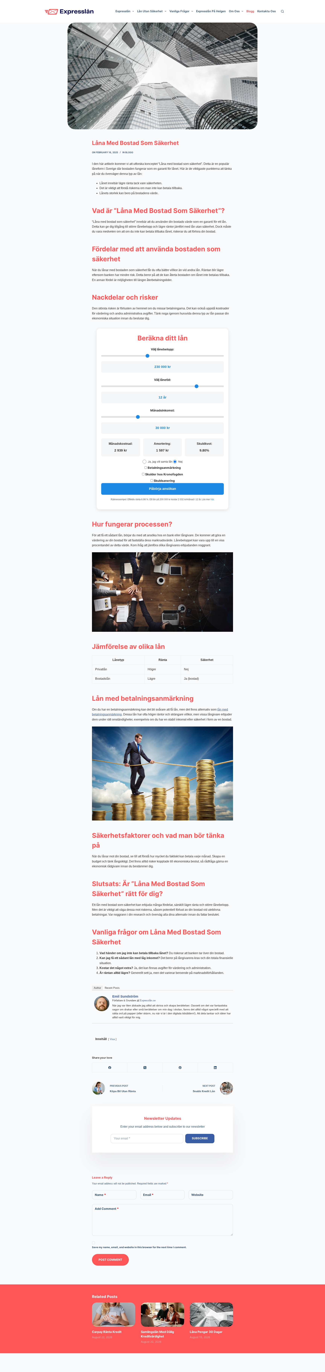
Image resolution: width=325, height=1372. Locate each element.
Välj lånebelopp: (162, 349)
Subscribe (200, 1138)
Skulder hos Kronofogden (163, 474)
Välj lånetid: (162, 380)
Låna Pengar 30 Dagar (206, 1332)
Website (197, 1195)
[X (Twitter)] (144, 1067)
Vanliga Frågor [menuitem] (179, 11)
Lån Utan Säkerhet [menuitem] (150, 11)
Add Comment (107, 1209)
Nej (180, 461)
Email (148, 1195)
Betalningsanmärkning (164, 468)
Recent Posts (112, 987)
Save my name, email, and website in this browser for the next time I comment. (139, 1247)
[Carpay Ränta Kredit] (113, 1314)
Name (100, 1195)
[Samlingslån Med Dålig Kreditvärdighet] (162, 1314)
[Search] (282, 11)
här (212, 499)
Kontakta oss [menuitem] (266, 11)
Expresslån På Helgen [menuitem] (211, 11)
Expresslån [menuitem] (122, 11)
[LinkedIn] (215, 1067)
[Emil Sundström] (101, 1003)
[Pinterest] (180, 1067)
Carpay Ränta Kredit (106, 1332)
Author (97, 987)
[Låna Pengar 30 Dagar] (211, 1314)
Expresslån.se (148, 1000)
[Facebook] (109, 1067)
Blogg (129, 152)
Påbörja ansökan (162, 489)
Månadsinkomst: (162, 410)
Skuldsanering (164, 481)
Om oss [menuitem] (234, 11)
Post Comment (110, 1259)
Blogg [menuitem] (250, 11)
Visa (112, 1039)
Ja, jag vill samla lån (160, 461)
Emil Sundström (125, 996)
